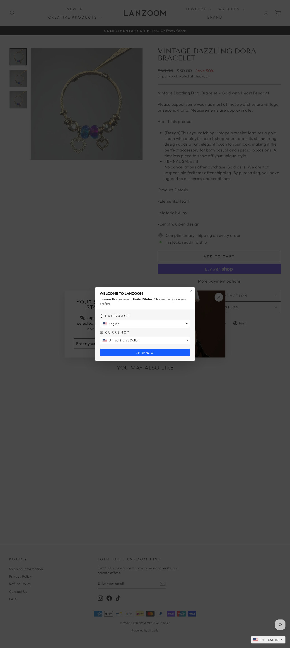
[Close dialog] (191, 290)
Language (117, 316)
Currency (117, 332)
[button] (268, 639)
